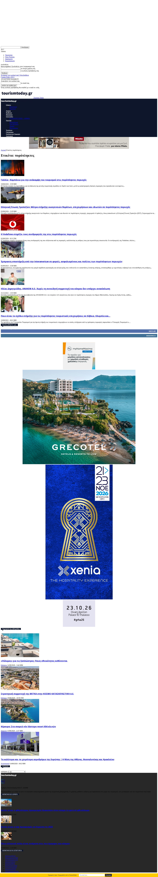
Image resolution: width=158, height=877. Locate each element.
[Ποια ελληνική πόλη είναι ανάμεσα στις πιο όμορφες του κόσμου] (6, 839)
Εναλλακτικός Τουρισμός (13, 134)
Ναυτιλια (8, 120)
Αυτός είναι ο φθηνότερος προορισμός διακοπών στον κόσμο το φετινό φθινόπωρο (45, 810)
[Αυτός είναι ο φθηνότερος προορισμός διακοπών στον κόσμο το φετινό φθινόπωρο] (6, 806)
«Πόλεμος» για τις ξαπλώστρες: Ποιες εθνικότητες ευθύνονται (34, 660)
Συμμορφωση (10, 61)
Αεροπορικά (9, 136)
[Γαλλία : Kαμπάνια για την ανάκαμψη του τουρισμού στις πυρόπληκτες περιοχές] (12, 175)
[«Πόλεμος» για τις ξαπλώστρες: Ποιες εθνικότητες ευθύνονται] (20, 656)
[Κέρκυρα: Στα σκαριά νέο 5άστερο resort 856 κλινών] (20, 722)
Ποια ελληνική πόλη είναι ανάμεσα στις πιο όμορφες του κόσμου (35, 843)
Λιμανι (11, 126)
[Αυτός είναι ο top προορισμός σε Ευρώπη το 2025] (6, 822)
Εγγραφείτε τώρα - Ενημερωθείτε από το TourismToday (62, 875)
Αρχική (3, 150)
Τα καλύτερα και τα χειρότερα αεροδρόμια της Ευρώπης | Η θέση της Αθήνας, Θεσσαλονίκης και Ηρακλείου (57, 759)
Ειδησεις (8, 105)
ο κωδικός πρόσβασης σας (30, 71)
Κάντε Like (152, 331)
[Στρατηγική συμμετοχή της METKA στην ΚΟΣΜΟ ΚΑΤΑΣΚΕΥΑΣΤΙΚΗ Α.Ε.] (20, 689)
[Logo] (9, 103)
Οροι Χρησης (10, 57)
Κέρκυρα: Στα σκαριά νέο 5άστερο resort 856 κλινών (28, 726)
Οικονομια (13, 107)
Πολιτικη (12, 109)
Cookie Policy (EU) (7, 77)
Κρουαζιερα (13, 122)
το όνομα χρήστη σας (28, 68)
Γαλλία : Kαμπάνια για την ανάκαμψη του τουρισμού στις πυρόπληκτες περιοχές (44, 179)
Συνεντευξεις (9, 116)
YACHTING (13, 124)
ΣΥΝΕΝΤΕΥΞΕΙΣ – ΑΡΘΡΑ (19, 118)
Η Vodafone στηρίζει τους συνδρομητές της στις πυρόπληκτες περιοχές (39, 234)
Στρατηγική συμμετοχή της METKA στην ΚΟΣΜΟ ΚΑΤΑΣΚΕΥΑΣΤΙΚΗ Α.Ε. (37, 693)
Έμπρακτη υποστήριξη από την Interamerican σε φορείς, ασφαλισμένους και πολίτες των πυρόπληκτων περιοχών (61, 261)
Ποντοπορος (13, 128)
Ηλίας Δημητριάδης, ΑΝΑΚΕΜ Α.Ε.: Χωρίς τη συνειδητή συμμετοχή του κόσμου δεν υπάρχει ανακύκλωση (55, 288)
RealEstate (9, 113)
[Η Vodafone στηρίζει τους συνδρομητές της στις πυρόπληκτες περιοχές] (12, 230)
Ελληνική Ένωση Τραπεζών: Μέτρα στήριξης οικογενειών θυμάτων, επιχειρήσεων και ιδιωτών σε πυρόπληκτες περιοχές (65, 207)
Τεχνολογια (9, 130)
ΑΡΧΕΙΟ (4, 772)
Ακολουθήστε (151, 335)
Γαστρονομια (9, 132)
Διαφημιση (9, 59)
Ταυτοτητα (8, 55)
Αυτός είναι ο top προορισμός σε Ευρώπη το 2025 (27, 826)
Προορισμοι (9, 115)
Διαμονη (8, 111)
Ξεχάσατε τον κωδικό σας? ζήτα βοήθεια (15, 75)
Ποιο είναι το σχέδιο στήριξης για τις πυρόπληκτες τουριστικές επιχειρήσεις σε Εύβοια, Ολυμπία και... (55, 316)
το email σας (25, 83)
